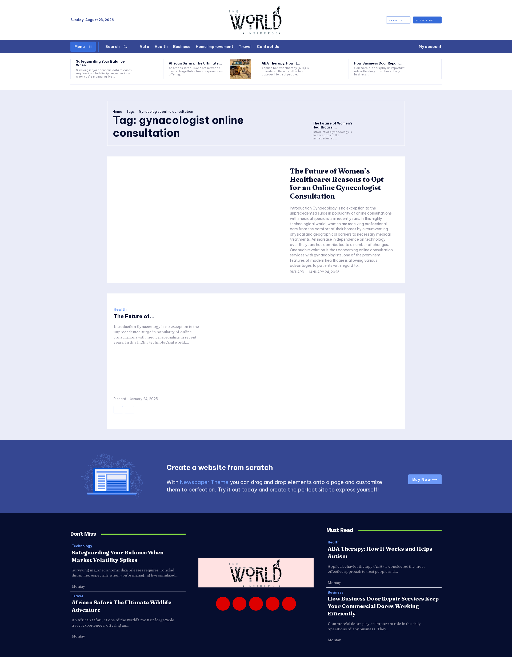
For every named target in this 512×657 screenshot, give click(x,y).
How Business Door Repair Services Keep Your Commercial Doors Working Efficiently (383, 606)
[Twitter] (272, 604)
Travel (77, 596)
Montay (78, 586)
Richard (297, 272)
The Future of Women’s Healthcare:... (333, 125)
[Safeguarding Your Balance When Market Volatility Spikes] (147, 69)
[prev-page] (118, 409)
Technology (82, 546)
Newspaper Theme (204, 482)
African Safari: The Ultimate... (195, 63)
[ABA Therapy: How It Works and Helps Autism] (333, 69)
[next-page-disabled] (129, 409)
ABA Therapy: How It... (281, 63)
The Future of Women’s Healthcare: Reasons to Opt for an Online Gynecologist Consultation (337, 183)
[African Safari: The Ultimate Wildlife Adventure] (240, 69)
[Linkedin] (256, 604)
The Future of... (134, 316)
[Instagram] (239, 604)
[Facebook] (223, 604)
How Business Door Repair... (378, 63)
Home (117, 112)
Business (335, 592)
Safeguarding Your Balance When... (100, 63)
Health (120, 309)
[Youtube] (289, 604)
